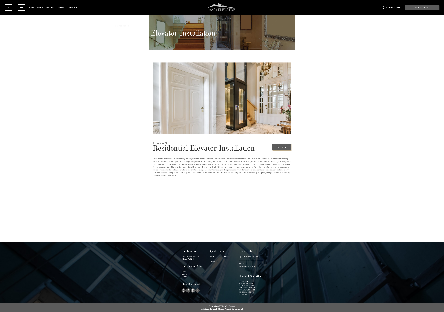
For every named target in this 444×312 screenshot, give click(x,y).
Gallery (62, 7)
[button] (21, 7)
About (40, 7)
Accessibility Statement (234, 309)
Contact (73, 7)
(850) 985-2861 (392, 7)
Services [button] (50, 7)
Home (31, 7)
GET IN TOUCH (422, 7)
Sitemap (221, 309)
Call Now (282, 147)
